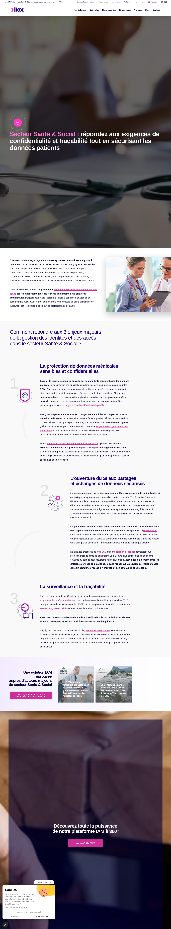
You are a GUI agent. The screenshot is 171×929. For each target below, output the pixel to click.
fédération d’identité (124, 552)
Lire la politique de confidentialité (16, 907)
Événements (140, 2)
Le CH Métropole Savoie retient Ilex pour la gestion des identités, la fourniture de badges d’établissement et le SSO (113, 690)
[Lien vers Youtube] (165, 2)
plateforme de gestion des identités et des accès (72, 443)
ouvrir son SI (150, 530)
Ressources (103, 2)
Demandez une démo (86, 2)
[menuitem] (80, 10)
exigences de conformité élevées (57, 600)
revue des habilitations (98, 630)
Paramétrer (15, 916)
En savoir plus (77, 702)
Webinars (128, 2)
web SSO (102, 552)
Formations (115, 2)
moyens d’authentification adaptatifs (84, 405)
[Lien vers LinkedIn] (162, 2)
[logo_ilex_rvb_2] (17, 9)
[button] (5, 925)
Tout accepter (42, 916)
